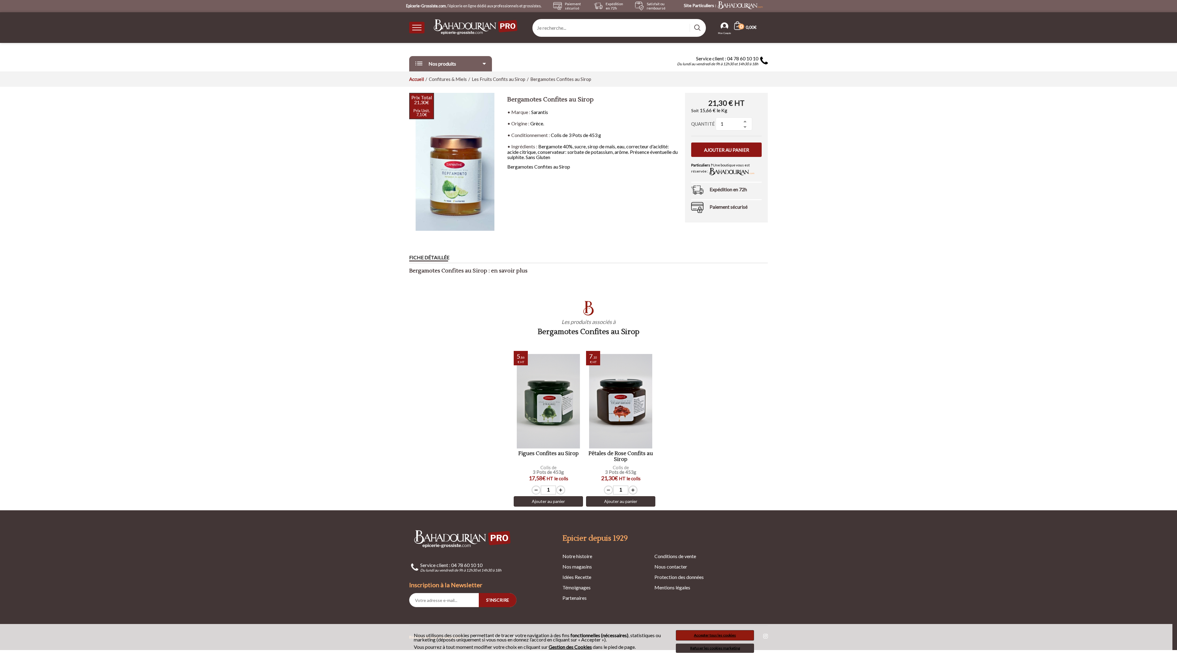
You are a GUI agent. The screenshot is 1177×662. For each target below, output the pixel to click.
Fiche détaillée (429, 257)
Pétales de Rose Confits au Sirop (620, 456)
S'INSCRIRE (497, 600)
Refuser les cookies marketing (715, 648)
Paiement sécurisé (729, 207)
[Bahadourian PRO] (462, 539)
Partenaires (574, 598)
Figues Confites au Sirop (548, 454)
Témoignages (576, 587)
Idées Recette (576, 577)
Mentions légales (672, 587)
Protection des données (679, 577)
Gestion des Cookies (570, 647)
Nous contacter (670, 566)
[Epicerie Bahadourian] (476, 27)
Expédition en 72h (728, 189)
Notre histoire (577, 556)
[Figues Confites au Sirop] (548, 401)
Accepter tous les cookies (715, 635)
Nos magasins (577, 566)
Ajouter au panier (726, 150)
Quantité (703, 124)
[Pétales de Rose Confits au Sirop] (620, 401)
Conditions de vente (675, 556)
